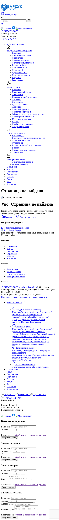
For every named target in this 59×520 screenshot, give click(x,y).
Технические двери (16, 133)
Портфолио (12, 174)
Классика (16, 53)
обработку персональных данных (30, 435)
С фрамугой (17, 70)
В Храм (15, 121)
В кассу (15, 148)
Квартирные (12, 269)
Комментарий (7, 509)
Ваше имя (5, 427)
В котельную (18, 135)
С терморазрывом (20, 126)
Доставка (18, 228)
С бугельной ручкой (21, 112)
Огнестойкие (18, 143)
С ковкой (16, 99)
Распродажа (17, 80)
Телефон (5, 429)
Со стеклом (17, 94)
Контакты (11, 184)
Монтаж (10, 228)
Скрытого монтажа (21, 140)
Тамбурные (17, 153)
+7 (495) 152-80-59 (9, 31)
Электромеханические (22, 162)
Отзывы (10, 176)
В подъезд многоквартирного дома (28, 138)
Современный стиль (21, 55)
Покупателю (12, 172)
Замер (26, 228)
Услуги (10, 169)
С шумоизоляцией (20, 60)
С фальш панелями (21, 75)
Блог (9, 181)
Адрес (4, 504)
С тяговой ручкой (20, 109)
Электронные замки (16, 159)
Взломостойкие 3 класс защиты (27, 145)
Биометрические (20, 164)
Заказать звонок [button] (8, 36)
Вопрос (4, 479)
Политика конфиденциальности (16, 297)
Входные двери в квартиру (19, 50)
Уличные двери (14, 87)
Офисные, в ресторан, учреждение (28, 114)
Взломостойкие (19, 65)
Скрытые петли (19, 68)
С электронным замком (23, 63)
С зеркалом (17, 58)
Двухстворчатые (19, 72)
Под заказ (16, 77)
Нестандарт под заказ (22, 119)
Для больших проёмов (22, 124)
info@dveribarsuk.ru (28, 287)
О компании (12, 167)
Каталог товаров (16, 44)
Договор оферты (39, 297)
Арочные (16, 107)
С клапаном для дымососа (24, 150)
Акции (10, 179)
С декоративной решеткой (24, 97)
